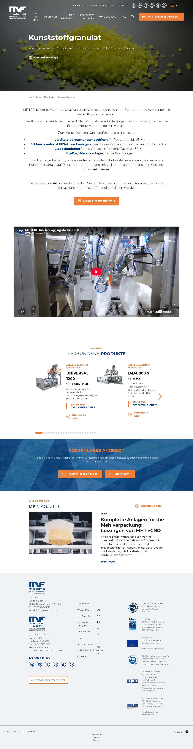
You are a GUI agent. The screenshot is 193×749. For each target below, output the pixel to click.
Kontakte (122, 5)
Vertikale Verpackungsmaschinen (81, 139)
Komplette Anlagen (87, 17)
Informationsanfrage (46, 57)
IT (97, 603)
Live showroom (77, 5)
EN (98, 609)
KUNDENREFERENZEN (102, 5)
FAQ (124, 16)
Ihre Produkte (67, 17)
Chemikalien (49, 97)
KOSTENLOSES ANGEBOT (164, 16)
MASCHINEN (50, 16)
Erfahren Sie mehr (79, 417)
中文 (98, 622)
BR (98, 653)
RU (98, 647)
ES (97, 628)
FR (98, 640)
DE (98, 616)
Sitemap (96, 740)
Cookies (96, 737)
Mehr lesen (108, 561)
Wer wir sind (35, 16)
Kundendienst (108, 16)
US (98, 634)
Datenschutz (96, 734)
